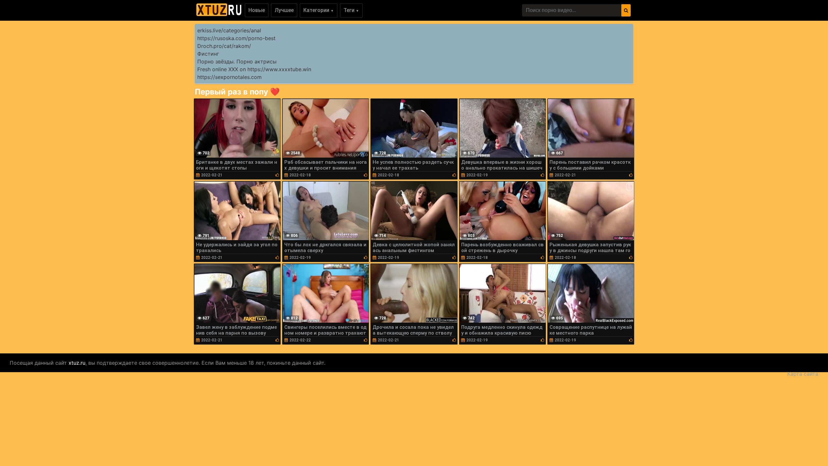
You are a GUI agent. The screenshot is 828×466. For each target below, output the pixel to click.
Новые (256, 10)
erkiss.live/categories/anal (229, 30)
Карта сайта (802, 374)
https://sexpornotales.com (229, 77)
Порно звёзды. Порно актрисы (237, 61)
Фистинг (208, 53)
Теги (351, 10)
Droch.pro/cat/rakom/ (224, 46)
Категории (318, 10)
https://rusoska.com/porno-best (236, 38)
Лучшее (284, 10)
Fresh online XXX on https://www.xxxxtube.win (254, 69)
